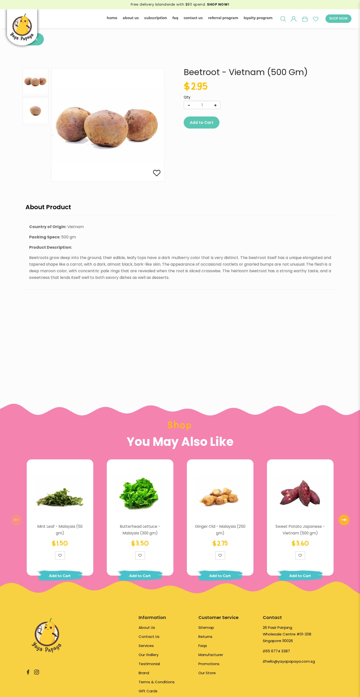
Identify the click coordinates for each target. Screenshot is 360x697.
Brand (144, 672)
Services (146, 645)
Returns (205, 636)
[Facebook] (28, 671)
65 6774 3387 (277, 651)
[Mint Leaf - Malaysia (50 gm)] (60, 494)
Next (344, 520)
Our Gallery (148, 654)
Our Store (207, 672)
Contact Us (149, 636)
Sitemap (206, 627)
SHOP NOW (338, 18)
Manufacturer (210, 654)
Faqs (202, 645)
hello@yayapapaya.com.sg (290, 661)
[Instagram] (36, 671)
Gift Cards (148, 691)
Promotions (208, 663)
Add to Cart (201, 122)
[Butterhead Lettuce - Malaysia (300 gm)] (140, 494)
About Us (147, 627)
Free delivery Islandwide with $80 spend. (180, 4)
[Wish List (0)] (316, 19)
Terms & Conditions (157, 681)
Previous (16, 520)
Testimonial (149, 663)
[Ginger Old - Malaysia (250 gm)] (220, 494)
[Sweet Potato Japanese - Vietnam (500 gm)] (300, 494)
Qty (187, 97)
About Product (48, 207)
